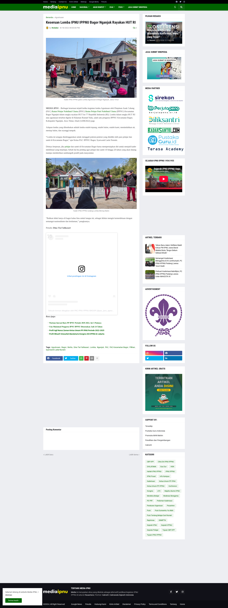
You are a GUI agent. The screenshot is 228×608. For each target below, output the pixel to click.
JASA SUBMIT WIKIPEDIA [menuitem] (137, 7)
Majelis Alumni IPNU (172, 491)
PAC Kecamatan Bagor (119, 347)
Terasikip (149, 426)
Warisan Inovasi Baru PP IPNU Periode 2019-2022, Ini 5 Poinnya (75, 323)
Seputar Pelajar (152, 530)
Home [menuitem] (73, 7)
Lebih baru (49, 455)
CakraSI (148, 445)
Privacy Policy (140, 604)
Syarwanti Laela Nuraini (55, 350)
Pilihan (132, 347)
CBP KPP (150, 462)
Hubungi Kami (100, 604)
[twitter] (180, 2)
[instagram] (184, 2)
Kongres (150, 491)
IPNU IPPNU (170, 471)
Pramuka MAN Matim (154, 435)
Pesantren (171, 506)
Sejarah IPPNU (166, 525)
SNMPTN (162, 520)
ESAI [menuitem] (111, 7)
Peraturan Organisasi (155, 506)
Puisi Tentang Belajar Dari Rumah (159, 515)
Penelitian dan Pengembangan (157, 440)
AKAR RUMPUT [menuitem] (98, 7)
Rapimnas (151, 520)
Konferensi (173, 486)
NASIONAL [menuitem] (84, 7)
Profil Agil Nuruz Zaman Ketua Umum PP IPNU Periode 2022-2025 (76, 330)
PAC (106, 347)
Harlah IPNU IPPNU (154, 471)
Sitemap (84, 2)
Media (73, 592)
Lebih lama (133, 455)
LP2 (158, 491)
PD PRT (150, 501)
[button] (175, 7)
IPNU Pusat (151, 476)
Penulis (104, 2)
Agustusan (59, 17)
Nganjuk (100, 347)
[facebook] (176, 2)
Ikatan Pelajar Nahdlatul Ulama (65, 111)
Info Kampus (164, 476)
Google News (76, 604)
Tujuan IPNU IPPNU (154, 535)
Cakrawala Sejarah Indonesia (122, 595)
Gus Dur (163, 467)
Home (45, 2)
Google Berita (94, 2)
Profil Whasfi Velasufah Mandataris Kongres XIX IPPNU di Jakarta (76, 334)
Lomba (93, 347)
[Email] (92, 358)
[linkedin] (173, 358)
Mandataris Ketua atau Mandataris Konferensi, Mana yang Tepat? (162, 33)
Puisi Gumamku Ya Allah (164, 510)
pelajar (67, 146)
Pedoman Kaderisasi (164, 501)
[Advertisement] (91, 395)
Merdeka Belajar (153, 496)
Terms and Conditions (158, 604)
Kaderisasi (151, 481)
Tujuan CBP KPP (169, 530)
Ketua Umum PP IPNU (167, 481)
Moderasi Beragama (170, 496)
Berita (70, 347)
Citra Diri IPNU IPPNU (166, 462)
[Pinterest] (86, 358)
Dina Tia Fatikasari (81, 347)
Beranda (49, 17)
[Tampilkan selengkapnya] (97, 358)
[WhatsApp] (81, 358)
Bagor (63, 347)
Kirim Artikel (73, 2)
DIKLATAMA (151, 467)
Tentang (53, 2)
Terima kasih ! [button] (13, 600)
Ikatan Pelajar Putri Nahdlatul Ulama (100, 111)
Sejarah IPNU (152, 525)
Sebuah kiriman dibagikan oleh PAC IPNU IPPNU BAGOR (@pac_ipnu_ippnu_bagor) (83, 311)
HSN (172, 467)
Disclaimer (126, 604)
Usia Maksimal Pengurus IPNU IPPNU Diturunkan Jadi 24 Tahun (75, 327)
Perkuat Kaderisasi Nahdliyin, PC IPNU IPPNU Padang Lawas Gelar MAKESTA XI (168, 273)
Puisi (149, 510)
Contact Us (63, 2)
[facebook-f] (171, 592)
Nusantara (89, 595)
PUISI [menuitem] (120, 7)
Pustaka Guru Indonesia (155, 431)
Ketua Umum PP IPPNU (155, 486)
